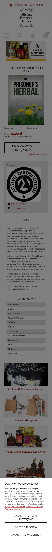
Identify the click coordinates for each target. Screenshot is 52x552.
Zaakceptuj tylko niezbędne (26, 518)
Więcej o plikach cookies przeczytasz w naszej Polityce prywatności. (24, 508)
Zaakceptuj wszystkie (26, 534)
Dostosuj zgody (26, 527)
